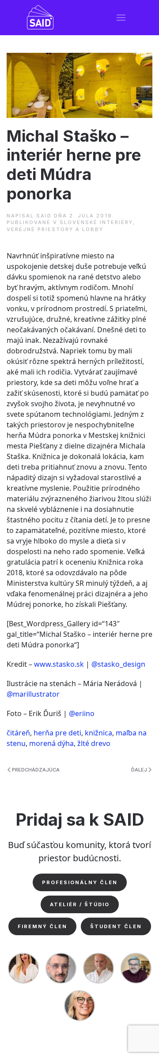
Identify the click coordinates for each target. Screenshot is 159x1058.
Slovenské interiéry (96, 222)
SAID (44, 216)
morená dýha (51, 743)
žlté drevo (93, 743)
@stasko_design (118, 664)
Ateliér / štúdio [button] (80, 904)
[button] (121, 17)
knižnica (98, 733)
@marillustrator (33, 694)
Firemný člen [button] (42, 926)
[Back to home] (40, 17)
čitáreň (18, 733)
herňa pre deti (57, 733)
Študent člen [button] (116, 926)
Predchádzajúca (36, 770)
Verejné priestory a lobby (55, 229)
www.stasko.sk (59, 664)
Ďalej (139, 770)
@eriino (82, 713)
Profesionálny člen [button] (79, 882)
